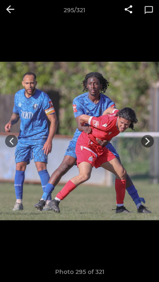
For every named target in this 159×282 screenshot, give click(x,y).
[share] (128, 10)
